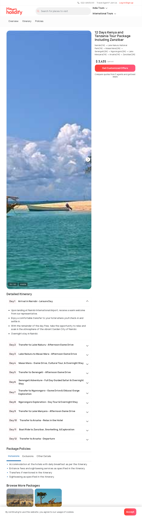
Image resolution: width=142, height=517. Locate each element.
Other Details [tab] (44, 456)
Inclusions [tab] (13, 456)
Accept (130, 511)
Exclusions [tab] (28, 456)
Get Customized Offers (115, 68)
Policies (39, 21)
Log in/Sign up (126, 2)
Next (88, 160)
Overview (13, 21)
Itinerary (26, 21)
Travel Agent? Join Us (107, 2)
